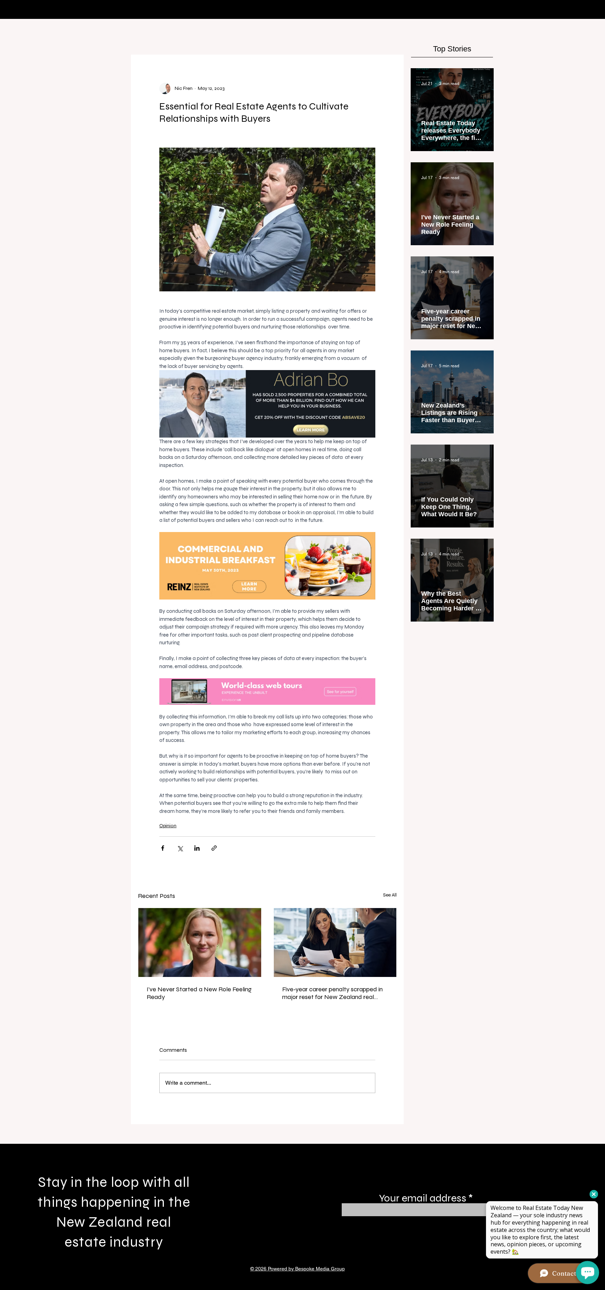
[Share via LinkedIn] (197, 848)
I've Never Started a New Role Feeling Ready (199, 993)
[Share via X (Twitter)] (179, 848)
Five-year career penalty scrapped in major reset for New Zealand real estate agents (332, 993)
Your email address (422, 1198)
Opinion (167, 826)
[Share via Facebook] (162, 848)
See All (390, 895)
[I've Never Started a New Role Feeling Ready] (199, 942)
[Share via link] (214, 848)
